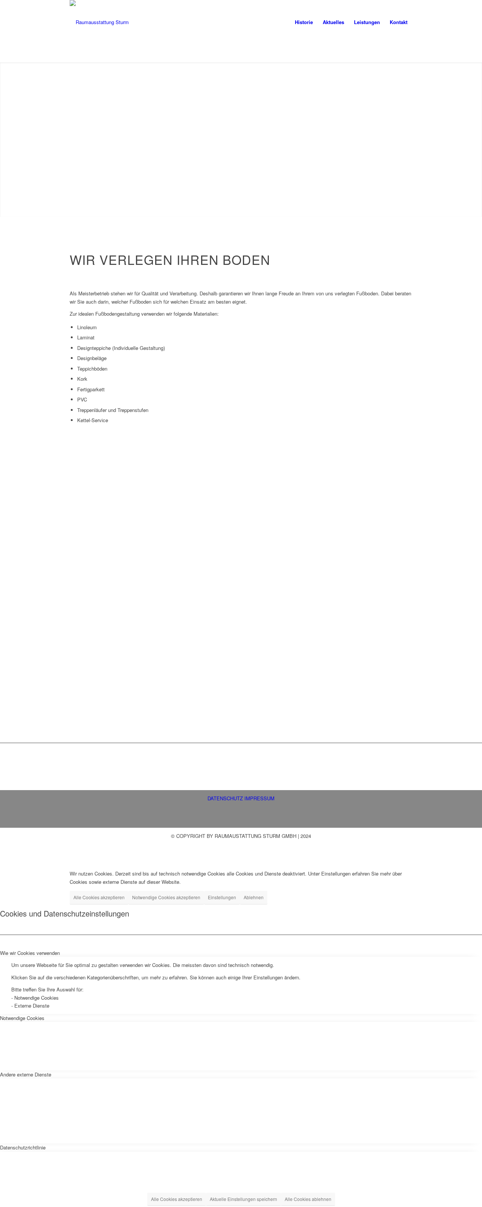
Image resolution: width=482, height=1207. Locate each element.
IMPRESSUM (259, 798)
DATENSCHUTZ (225, 798)
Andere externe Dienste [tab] (25, 1074)
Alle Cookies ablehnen (308, 1199)
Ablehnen (254, 897)
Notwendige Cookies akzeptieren (166, 897)
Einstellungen (222, 897)
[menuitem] (304, 22)
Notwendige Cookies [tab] (22, 1018)
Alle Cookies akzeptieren (99, 897)
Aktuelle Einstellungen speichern (243, 1199)
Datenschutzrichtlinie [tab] (23, 1147)
